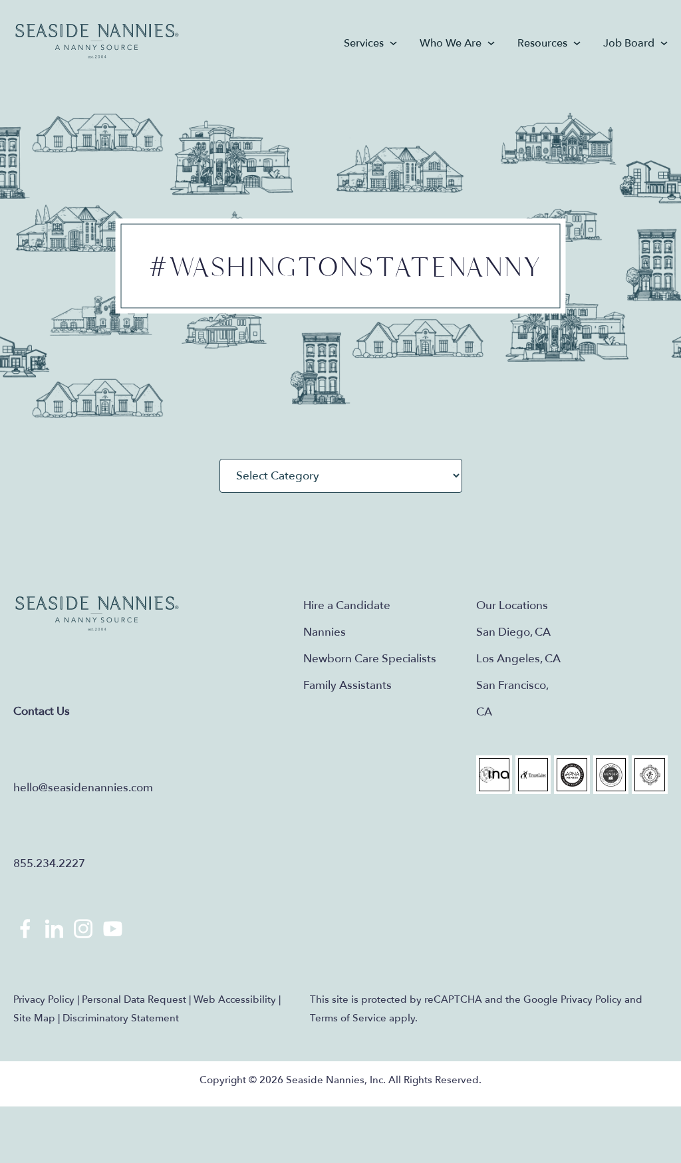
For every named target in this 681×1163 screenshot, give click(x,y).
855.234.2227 (49, 863)
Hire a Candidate (346, 605)
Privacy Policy (43, 999)
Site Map (34, 1018)
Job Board (628, 43)
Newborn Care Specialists (369, 658)
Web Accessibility (235, 999)
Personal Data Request (134, 999)
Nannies (324, 632)
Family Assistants (347, 685)
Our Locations (512, 605)
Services (364, 43)
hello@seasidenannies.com (83, 787)
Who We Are (450, 43)
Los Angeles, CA (518, 658)
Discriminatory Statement (121, 1018)
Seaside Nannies (97, 41)
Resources (542, 43)
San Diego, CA (513, 632)
